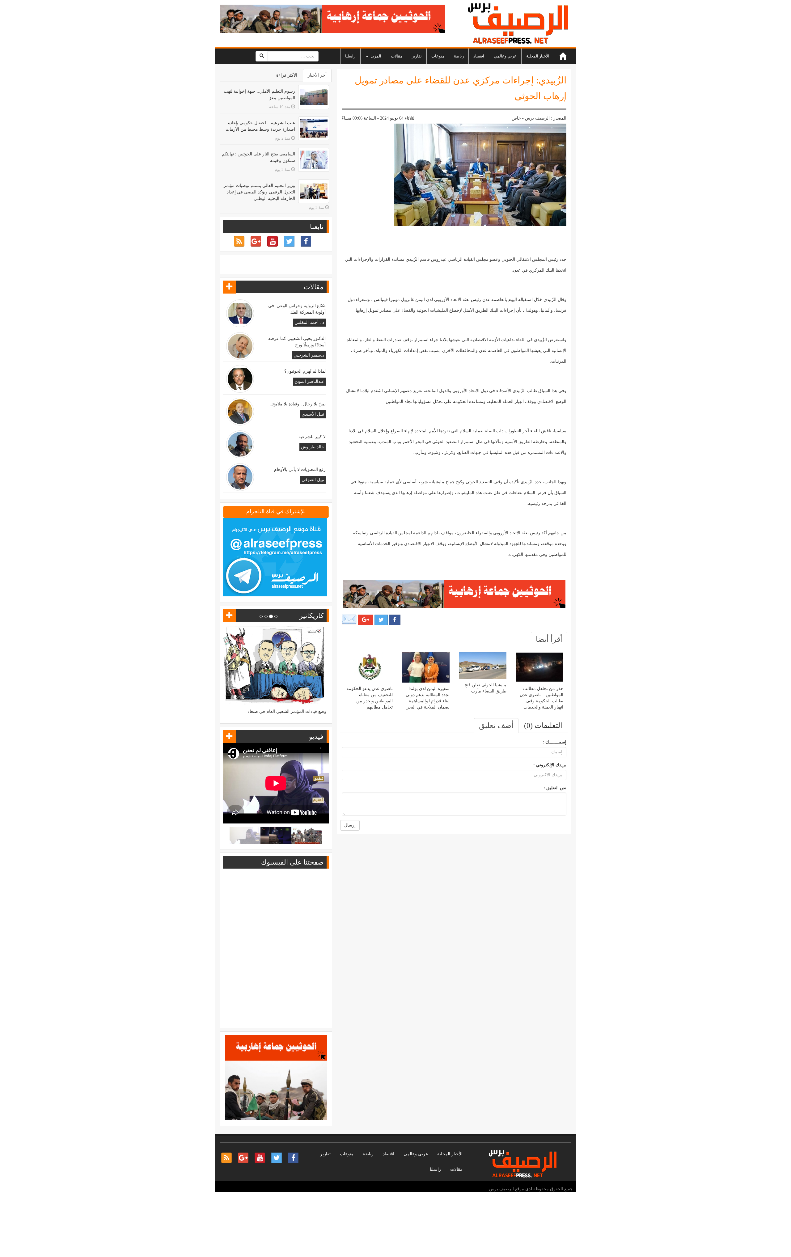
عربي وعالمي (505, 56)
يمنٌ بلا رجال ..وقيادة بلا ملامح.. (298, 404)
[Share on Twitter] (381, 620)
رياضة (459, 56)
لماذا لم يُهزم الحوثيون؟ (305, 371)
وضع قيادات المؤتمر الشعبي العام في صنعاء (286, 711)
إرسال (350, 825)
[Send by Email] (349, 619)
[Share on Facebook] (394, 620)
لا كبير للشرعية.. (311, 436)
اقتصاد (478, 56)
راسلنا (350, 56)
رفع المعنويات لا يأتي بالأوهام (300, 469)
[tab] (549, 639)
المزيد (375, 56)
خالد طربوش (312, 447)
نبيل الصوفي (313, 479)
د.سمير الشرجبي (309, 355)
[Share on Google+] (365, 620)
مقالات (396, 56)
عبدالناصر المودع (309, 381)
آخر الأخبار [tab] (317, 75)
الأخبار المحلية (537, 56)
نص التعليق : (555, 787)
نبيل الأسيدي (313, 414)
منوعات (437, 56)
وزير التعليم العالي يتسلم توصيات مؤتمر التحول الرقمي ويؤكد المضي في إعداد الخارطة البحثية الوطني (259, 192)
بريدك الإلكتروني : (549, 765)
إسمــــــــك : (554, 742)
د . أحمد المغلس (309, 322)
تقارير (417, 56)
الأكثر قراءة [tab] (286, 75)
